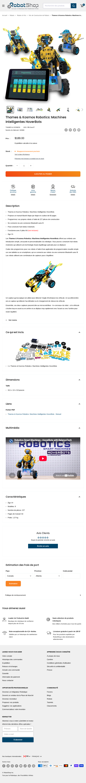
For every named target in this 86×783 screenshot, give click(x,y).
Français (36, 756)
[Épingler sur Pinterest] (70, 130)
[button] (82, 109)
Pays (8, 571)
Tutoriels (50, 702)
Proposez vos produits (10, 702)
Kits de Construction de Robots (39, 15)
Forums (50, 692)
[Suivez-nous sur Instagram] (12, 765)
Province (37, 571)
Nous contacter (7, 680)
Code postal (67, 571)
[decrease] (17, 165)
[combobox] (57, 5)
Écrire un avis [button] (43, 546)
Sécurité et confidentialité (56, 666)
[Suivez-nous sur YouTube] (20, 765)
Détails (13, 194)
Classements (52, 706)
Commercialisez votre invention (13, 709)
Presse (49, 670)
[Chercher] (73, 5)
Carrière (50, 659)
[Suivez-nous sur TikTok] (25, 765)
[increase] (30, 165)
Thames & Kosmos (13, 127)
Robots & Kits (21, 15)
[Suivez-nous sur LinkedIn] (29, 765)
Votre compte (7, 656)
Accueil (4, 15)
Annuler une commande (11, 670)
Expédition (6, 663)
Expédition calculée (22, 143)
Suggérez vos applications (12, 706)
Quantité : (9, 166)
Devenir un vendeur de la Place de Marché (17, 695)
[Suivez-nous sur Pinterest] (16, 765)
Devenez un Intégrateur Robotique (14, 692)
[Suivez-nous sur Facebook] (3, 765)
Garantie (5, 673)
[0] (82, 5)
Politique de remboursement (15, 595)
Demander (53, 194)
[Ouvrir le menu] (3, 6)
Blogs (49, 695)
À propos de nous (53, 656)
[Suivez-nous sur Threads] (33, 765)
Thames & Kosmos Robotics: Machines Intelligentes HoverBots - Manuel (34, 414)
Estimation (13, 583)
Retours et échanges (9, 666)
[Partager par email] (78, 130)
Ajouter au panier (43, 174)
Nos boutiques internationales (11, 756)
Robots (12, 15)
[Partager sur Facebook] (66, 130)
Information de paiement (11, 677)
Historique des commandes (12, 659)
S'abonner (18, 740)
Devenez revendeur (9, 699)
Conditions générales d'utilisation (59, 663)
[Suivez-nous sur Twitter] (8, 765)
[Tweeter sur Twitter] (74, 130)
